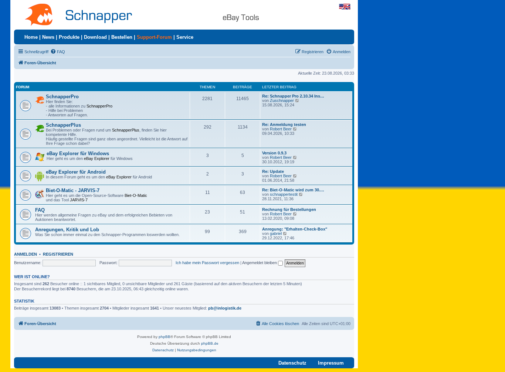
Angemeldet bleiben (260, 262)
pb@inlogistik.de (224, 308)
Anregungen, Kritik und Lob (67, 229)
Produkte (69, 37)
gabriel (276, 233)
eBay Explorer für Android (76, 172)
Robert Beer (281, 129)
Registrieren (58, 254)
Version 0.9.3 (274, 153)
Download (95, 37)
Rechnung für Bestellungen (289, 209)
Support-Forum (154, 37)
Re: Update (273, 171)
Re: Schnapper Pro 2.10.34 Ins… (293, 96)
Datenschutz (292, 363)
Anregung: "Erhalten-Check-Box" (294, 229)
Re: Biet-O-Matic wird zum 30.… (293, 190)
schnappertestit (284, 194)
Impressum (331, 363)
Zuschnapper (282, 100)
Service (184, 37)
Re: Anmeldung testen (284, 124)
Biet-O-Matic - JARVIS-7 (72, 190)
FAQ (40, 210)
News (48, 37)
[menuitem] (57, 51)
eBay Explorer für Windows (78, 153)
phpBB (164, 337)
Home (31, 37)
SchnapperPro (62, 96)
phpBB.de (209, 343)
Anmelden (25, 254)
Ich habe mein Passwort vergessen (207, 262)
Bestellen (121, 37)
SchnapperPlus (63, 125)
